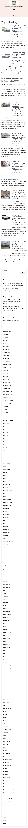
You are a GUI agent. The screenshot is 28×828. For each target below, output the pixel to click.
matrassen (6, 672)
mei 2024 (5, 413)
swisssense (6, 747)
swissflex (5, 744)
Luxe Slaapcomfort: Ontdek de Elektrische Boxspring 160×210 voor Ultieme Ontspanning (19, 107)
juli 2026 (5, 334)
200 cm (5, 445)
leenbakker (6, 647)
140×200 (5, 433)
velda (4, 805)
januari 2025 (6, 389)
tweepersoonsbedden (9, 793)
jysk (4, 599)
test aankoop (7, 753)
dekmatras (6, 545)
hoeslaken (6, 575)
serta (4, 723)
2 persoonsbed (7, 442)
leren (4, 654)
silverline (5, 726)
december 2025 (7, 355)
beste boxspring (7, 505)
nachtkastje (6, 690)
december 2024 (7, 392)
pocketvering (7, 708)
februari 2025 (7, 385)
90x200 (20, 36)
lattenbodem (7, 638)
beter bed (6, 514)
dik (4, 548)
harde (5, 572)
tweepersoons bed (8, 787)
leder (4, 641)
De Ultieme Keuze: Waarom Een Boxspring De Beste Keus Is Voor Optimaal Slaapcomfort (12, 80)
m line (5, 660)
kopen (5, 608)
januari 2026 (6, 352)
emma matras (7, 563)
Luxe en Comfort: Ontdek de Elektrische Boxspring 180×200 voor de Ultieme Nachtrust (13, 308)
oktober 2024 (7, 398)
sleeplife (5, 732)
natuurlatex (6, 693)
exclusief (5, 566)
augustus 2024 (7, 404)
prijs (4, 711)
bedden (5, 487)
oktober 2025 (7, 361)
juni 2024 (5, 410)
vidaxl (4, 808)
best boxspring (7, 499)
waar (4, 811)
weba (4, 817)
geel (4, 569)
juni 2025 (5, 373)
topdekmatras (7, 759)
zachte (5, 823)
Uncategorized (16, 145)
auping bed (6, 469)
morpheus (6, 684)
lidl (4, 657)
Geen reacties (16, 84)
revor (19, 198)
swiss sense (6, 741)
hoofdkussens (7, 587)
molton (5, 681)
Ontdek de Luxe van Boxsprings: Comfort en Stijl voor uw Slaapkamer (19, 243)
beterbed (6, 517)
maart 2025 (6, 382)
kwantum (6, 620)
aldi (4, 460)
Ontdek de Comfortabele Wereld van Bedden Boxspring (19, 217)
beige (4, 493)
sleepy (5, 735)
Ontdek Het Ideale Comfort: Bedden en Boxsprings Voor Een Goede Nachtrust (13, 301)
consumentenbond (8, 542)
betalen (5, 511)
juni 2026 (5, 337)
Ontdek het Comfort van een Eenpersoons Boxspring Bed (11, 296)
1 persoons (6, 424)
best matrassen (7, 502)
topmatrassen (7, 765)
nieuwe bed (6, 696)
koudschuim (6, 611)
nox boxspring (7, 702)
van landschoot (7, 802)
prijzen (5, 714)
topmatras (6, 762)
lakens (5, 629)
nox (4, 699)
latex (4, 635)
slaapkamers (7, 729)
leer (4, 651)
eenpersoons (7, 551)
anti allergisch (7, 463)
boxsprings (4, 117)
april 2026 (6, 343)
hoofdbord (6, 581)
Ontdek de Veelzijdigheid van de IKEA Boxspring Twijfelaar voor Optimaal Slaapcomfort (18, 166)
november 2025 (7, 358)
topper (5, 769)
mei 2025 (5, 376)
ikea (13, 63)
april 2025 (6, 379)
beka (4, 496)
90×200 (5, 454)
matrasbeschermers (9, 669)
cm (4, 539)
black (4, 520)
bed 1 (4, 478)
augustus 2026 (7, 331)
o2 (4, 705)
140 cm (5, 430)
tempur (5, 750)
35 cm (5, 451)
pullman (5, 717)
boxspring (15, 38)
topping (5, 775)
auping (5, 466)
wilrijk (4, 820)
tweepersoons (7, 784)
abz (4, 457)
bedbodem (6, 484)
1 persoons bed (7, 427)
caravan (5, 536)
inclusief (5, 596)
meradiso (6, 675)
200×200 (5, 448)
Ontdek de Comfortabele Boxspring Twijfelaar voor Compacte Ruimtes (13, 284)
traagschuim (6, 778)
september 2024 (8, 401)
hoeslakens (6, 578)
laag (4, 623)
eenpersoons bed (8, 554)
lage (4, 626)
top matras (6, 756)
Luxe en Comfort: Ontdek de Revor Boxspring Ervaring (18, 192)
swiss (4, 738)
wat (4, 814)
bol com (5, 526)
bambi (5, 472)
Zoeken (5, 271)
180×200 (5, 436)
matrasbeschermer (9, 666)
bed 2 (4, 481)
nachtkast (6, 687)
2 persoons (6, 439)
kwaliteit (5, 617)
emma (5, 560)
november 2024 (7, 395)
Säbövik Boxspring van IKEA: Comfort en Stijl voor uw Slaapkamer (18, 55)
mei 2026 (5, 340)
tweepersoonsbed (8, 790)
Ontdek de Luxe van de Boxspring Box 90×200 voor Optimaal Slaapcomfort (19, 28)
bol (4, 523)
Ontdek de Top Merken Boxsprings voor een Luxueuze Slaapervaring (18, 136)
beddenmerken (7, 490)
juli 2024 (5, 407)
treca (4, 781)
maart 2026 (6, 346)
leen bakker (6, 644)
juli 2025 (5, 370)
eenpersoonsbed (8, 557)
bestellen (6, 508)
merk (4, 678)
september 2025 (8, 364)
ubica (4, 796)
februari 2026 (7, 349)
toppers (5, 772)
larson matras (7, 632)
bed (4, 475)
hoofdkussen (6, 584)
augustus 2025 (7, 367)
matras (5, 663)
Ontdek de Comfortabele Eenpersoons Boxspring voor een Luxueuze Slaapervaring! (12, 290)
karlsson (5, 602)
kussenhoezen (7, 614)
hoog (4, 590)
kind (4, 605)
